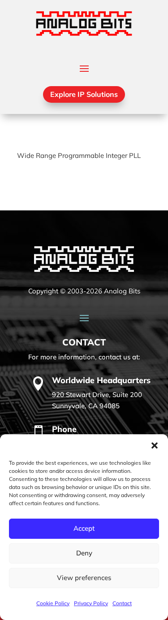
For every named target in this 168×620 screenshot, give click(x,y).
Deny (84, 553)
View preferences (84, 577)
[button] (154, 445)
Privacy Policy (91, 603)
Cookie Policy (52, 603)
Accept (84, 528)
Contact (122, 603)
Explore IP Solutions (84, 94)
